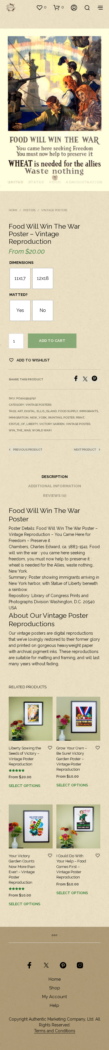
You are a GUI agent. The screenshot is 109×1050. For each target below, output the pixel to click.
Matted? (18, 294)
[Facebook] (78, 379)
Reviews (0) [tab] (54, 495)
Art (20, 411)
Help (54, 1005)
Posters (29, 210)
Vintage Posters (54, 210)
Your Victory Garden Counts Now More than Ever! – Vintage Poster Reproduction (22, 869)
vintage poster (78, 424)
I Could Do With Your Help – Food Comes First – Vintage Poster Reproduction (71, 866)
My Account (54, 996)
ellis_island (47, 411)
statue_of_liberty (23, 424)
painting (55, 417)
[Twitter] (87, 379)
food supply (68, 411)
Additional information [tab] (54, 486)
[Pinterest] (96, 379)
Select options (24, 785)
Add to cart (52, 340)
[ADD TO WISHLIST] (50, 748)
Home (13, 210)
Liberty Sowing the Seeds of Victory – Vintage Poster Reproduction (25, 756)
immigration (18, 417)
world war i (42, 430)
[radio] (20, 278)
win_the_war (20, 430)
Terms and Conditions (54, 1031)
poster (68, 417)
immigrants (88, 411)
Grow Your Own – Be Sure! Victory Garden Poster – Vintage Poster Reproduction (71, 759)
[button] (41, 7)
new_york (38, 417)
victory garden (52, 424)
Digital (29, 411)
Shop (54, 988)
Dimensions (21, 262)
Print (80, 417)
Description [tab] (55, 476)
